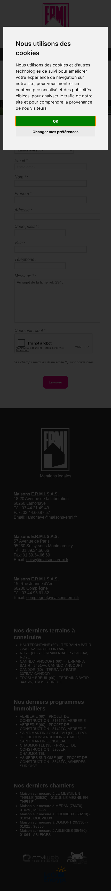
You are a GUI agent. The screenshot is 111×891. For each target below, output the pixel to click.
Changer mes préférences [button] (55, 132)
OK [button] (55, 121)
